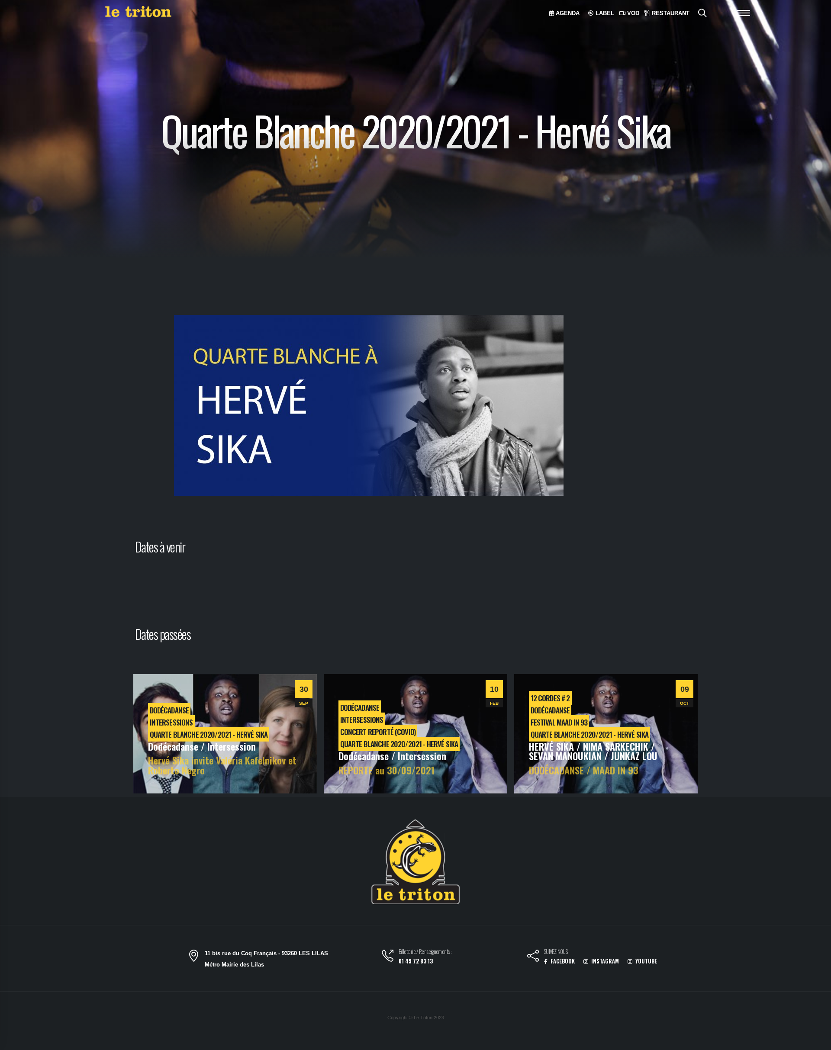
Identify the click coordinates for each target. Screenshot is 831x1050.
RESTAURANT (669, 13)
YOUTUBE (645, 961)
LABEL (604, 13)
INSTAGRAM (604, 961)
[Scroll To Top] (816, 1040)
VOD (632, 13)
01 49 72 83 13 (416, 961)
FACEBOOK (562, 961)
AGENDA (567, 13)
